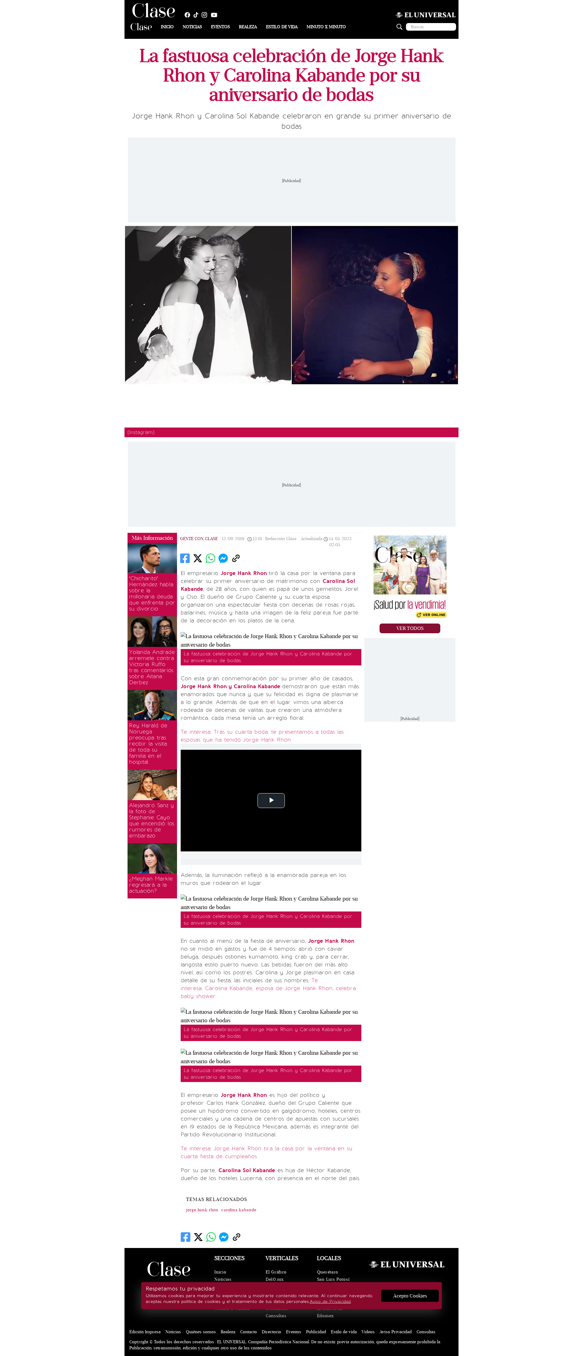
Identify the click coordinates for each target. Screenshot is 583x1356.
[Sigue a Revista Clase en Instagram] (206, 15)
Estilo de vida (282, 26)
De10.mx (275, 1279)
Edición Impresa (145, 1331)
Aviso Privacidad (396, 1331)
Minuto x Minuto (326, 26)
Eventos (220, 26)
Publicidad (316, 1331)
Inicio (167, 26)
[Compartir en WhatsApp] (210, 558)
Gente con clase (199, 538)
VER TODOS (410, 628)
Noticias (192, 26)
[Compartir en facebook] (185, 558)
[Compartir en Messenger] (223, 558)
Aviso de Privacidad (330, 1301)
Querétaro (327, 1272)
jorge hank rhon (202, 1210)
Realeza (248, 26)
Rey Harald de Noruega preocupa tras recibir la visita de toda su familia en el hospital (148, 743)
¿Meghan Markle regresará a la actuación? (151, 884)
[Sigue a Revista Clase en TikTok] (197, 15)
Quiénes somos (201, 1331)
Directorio (271, 1331)
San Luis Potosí (333, 1279)
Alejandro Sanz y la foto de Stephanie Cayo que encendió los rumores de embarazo (151, 820)
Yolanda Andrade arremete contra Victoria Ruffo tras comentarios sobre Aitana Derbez (152, 667)
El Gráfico (276, 1272)
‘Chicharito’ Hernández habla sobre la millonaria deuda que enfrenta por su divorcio (152, 593)
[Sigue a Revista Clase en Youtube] (215, 15)
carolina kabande (239, 1210)
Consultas (276, 1315)
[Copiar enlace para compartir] (236, 558)
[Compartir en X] (198, 558)
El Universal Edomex (330, 1312)
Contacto (248, 1331)
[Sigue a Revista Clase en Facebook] (189, 15)
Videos (368, 1331)
